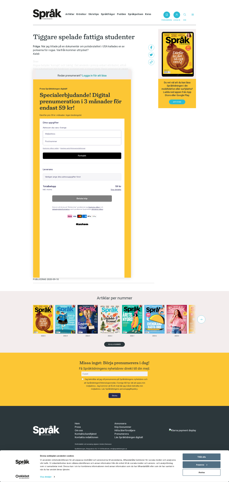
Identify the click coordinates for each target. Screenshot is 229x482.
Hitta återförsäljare (124, 430)
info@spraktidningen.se (118, 449)
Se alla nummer (114, 344)
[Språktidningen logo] (46, 430)
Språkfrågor (108, 14)
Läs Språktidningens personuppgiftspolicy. (120, 389)
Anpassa (200, 464)
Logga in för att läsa (94, 75)
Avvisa (202, 472)
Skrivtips (93, 14)
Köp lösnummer (122, 427)
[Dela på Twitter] (151, 55)
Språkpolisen (135, 14)
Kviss (148, 14)
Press (78, 427)
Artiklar (69, 14)
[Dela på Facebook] (151, 47)
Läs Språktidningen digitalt (128, 437)
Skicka (114, 396)
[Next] (201, 319)
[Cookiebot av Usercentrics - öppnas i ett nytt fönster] (22, 477)
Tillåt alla (201, 457)
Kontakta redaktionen (86, 437)
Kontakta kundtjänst (86, 433)
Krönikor (81, 14)
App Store (177, 102)
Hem (77, 423)
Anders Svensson (106, 444)
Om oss (79, 430)
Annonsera (120, 423)
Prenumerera (121, 433)
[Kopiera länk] (151, 62)
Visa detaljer (46, 477)
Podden (121, 14)
